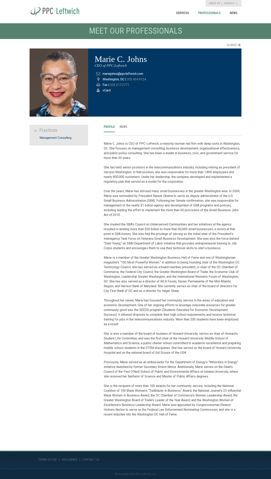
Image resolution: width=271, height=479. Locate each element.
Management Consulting (55, 138)
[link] (55, 11)
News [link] (233, 13)
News (123, 127)
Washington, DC (113, 79)
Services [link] (182, 13)
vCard (107, 90)
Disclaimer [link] (70, 459)
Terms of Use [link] (47, 459)
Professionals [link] (209, 13)
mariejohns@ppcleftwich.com (123, 74)
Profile (109, 127)
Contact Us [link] (91, 459)
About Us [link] (214, 3)
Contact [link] (229, 3)
